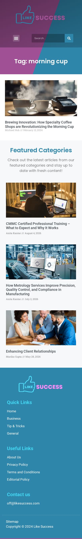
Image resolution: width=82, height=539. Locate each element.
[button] (16, 38)
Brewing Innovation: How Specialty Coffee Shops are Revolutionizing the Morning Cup (39, 124)
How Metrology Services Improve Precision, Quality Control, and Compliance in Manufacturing (40, 289)
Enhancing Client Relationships (31, 351)
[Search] (69, 38)
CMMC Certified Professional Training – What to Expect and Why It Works (38, 226)
